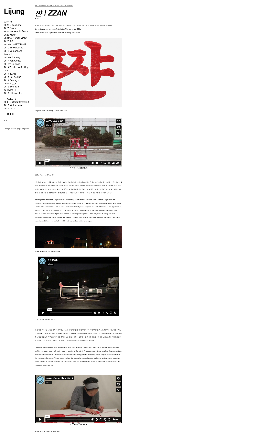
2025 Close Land (13, 25)
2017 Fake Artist (12, 60)
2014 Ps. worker (12, 76)
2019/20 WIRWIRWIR (15, 44)
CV (5, 119)
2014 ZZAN (10, 73)
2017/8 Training (12, 57)
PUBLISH (9, 114)
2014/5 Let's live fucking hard (16, 68)
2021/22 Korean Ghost (15, 37)
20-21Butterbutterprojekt (16, 102)
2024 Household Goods (16, 31)
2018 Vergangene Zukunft (13, 52)
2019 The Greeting (13, 47)
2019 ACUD (10, 108)
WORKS (8, 21)
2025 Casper (10, 28)
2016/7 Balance (12, 64)
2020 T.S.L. (9, 41)
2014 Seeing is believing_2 (11, 81)
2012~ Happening (13, 93)
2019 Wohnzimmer (13, 105)
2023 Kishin (10, 34)
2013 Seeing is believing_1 (11, 88)
